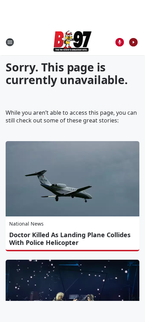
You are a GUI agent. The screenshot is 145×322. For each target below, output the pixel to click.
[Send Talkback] (119, 42)
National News (26, 223)
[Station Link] (72, 42)
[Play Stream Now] (133, 42)
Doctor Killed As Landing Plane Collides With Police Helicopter (70, 238)
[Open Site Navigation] (10, 42)
